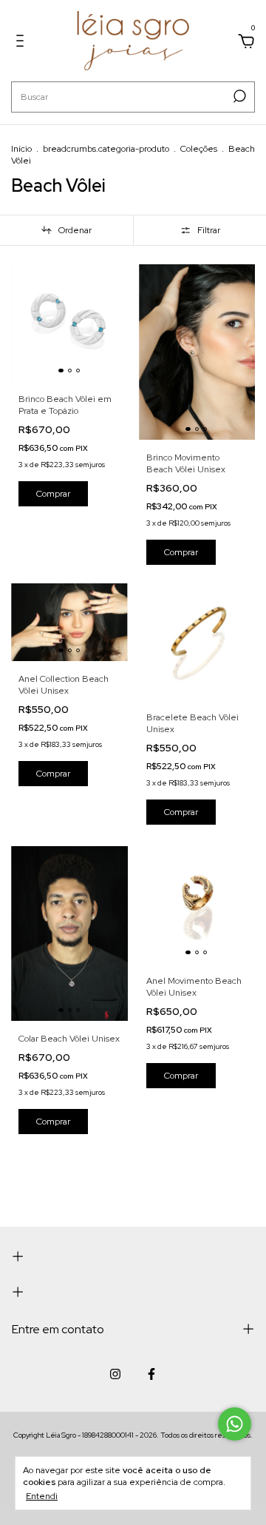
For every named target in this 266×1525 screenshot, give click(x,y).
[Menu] (22, 43)
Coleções (198, 149)
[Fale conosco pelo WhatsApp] (234, 1424)
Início (21, 149)
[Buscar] (238, 96)
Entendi (42, 1496)
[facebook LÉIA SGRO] (151, 1374)
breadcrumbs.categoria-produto (106, 149)
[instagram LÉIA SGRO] (115, 1374)
